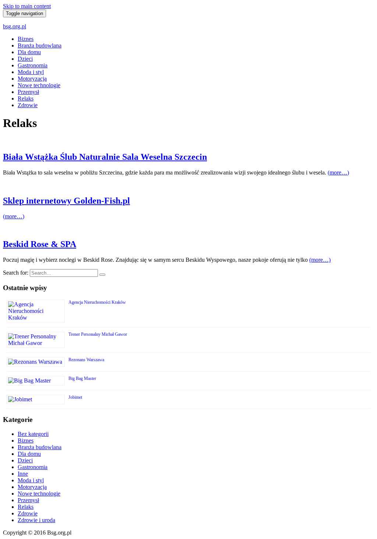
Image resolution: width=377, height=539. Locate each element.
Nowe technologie (39, 85)
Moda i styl (31, 72)
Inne (23, 474)
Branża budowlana (39, 45)
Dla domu (29, 52)
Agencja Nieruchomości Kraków (97, 302)
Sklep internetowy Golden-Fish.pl (66, 200)
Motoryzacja (32, 78)
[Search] (102, 275)
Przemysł (28, 92)
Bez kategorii (33, 434)
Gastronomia (32, 65)
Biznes (26, 39)
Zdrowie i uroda (36, 520)
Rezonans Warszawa (86, 359)
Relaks (26, 98)
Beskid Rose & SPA (39, 244)
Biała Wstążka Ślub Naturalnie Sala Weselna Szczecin (105, 157)
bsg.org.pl (14, 26)
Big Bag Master (82, 378)
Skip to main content (27, 6)
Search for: (15, 273)
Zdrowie (28, 105)
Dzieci (25, 59)
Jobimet (75, 397)
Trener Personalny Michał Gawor (97, 334)
